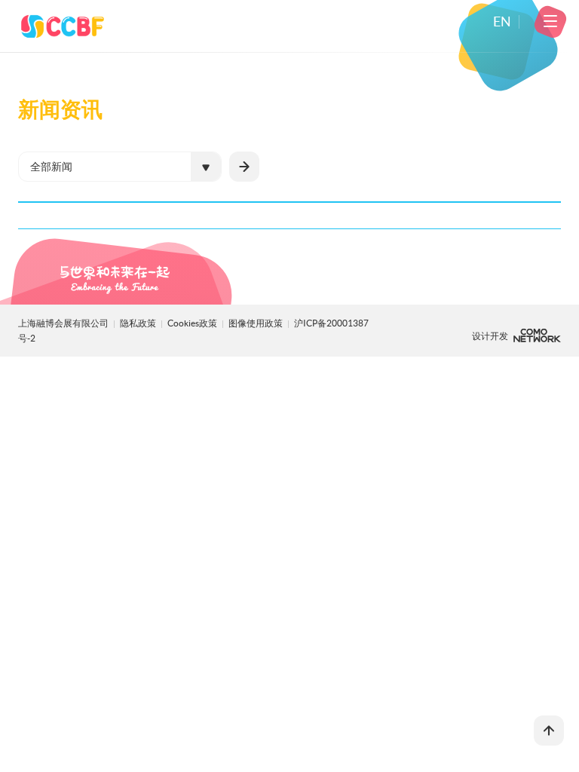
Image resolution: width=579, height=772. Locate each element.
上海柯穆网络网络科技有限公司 (537, 335)
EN (502, 22)
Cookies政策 (193, 323)
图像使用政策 (256, 323)
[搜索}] (244, 167)
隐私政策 (138, 323)
